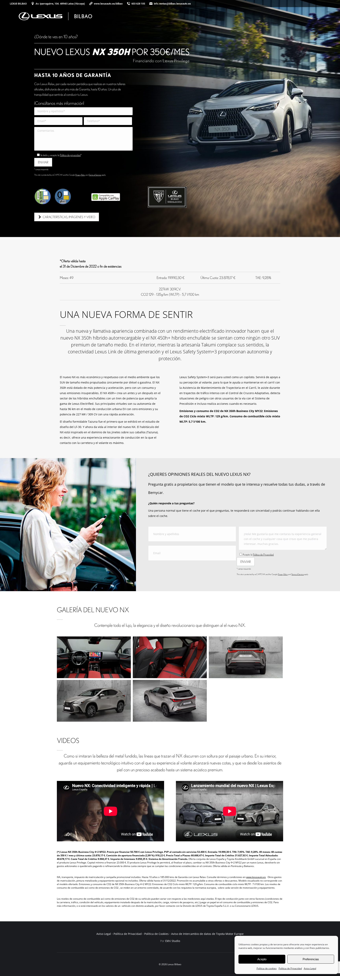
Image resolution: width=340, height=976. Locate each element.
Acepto (261, 959)
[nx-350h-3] (170, 701)
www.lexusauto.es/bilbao (108, 3)
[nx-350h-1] (246, 657)
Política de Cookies (156, 934)
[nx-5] (94, 657)
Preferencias (311, 959)
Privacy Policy (80, 175)
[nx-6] (170, 657)
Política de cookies (267, 968)
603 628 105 (138, 3)
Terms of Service (95, 175)
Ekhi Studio (172, 941)
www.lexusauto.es (256, 877)
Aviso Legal (310, 968)
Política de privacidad (70, 155)
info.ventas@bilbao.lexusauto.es (172, 3)
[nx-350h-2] (94, 701)
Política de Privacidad (290, 968)
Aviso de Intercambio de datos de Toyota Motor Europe (207, 934)
